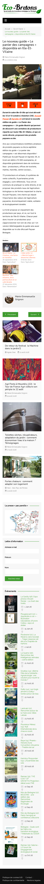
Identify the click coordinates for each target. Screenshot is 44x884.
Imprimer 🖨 (9, 105)
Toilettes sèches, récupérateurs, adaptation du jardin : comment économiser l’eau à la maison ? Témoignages (21, 439)
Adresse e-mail (11, 547)
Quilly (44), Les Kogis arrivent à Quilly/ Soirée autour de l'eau (29, 691)
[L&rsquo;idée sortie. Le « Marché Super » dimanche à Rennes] (29, 247)
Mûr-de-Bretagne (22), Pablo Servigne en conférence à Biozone (30, 815)
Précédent (12, 315)
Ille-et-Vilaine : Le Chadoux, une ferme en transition (10, 255)
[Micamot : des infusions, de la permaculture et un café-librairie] (11, 269)
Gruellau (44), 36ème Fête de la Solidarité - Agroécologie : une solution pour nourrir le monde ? (30, 675)
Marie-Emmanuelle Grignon (15, 57)
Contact (28, 877)
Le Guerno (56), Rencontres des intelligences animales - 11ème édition (30, 656)
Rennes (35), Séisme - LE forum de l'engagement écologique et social (30, 848)
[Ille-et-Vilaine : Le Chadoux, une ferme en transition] (11, 247)
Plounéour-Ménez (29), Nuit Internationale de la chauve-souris (29, 727)
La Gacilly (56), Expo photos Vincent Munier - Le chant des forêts (30, 600)
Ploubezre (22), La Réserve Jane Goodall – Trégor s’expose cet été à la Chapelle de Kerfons (30, 639)
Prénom (8, 557)
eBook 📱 (35, 105)
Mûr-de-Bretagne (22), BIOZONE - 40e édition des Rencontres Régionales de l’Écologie (30, 798)
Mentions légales (34, 880)
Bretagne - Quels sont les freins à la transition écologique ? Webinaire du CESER (30, 830)
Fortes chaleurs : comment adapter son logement (18, 483)
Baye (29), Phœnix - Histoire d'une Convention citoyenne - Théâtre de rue (30, 743)
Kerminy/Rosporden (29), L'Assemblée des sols (30, 760)
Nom (7, 568)
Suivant (33, 315)
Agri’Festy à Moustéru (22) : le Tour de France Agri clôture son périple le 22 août (21, 386)
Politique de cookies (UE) (13, 877)
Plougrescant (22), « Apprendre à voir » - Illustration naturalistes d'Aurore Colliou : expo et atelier (29, 619)
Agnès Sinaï (11, 352)
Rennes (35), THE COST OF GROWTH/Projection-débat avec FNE (30, 779)
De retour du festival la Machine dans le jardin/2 (21, 347)
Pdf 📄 (22, 105)
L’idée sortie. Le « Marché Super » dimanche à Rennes (28, 255)
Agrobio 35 (16, 119)
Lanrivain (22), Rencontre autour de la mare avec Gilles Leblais (29, 711)
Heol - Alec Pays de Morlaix (17, 488)
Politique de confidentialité (13, 880)
